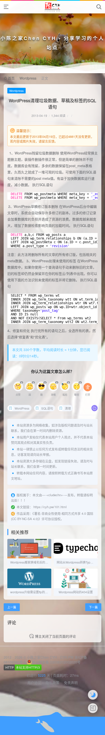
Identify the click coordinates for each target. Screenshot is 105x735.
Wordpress (28, 78)
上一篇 (11, 607)
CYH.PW (67, 657)
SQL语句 (47, 408)
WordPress (22, 408)
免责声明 (71, 682)
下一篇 (93, 607)
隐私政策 (52, 682)
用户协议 (34, 682)
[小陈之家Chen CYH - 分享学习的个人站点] (52, 6)
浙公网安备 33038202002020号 (56, 662)
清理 (68, 408)
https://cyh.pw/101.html (50, 506)
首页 (11, 78)
